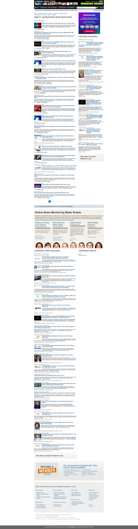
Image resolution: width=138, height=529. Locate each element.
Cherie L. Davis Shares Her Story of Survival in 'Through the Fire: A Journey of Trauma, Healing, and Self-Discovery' (94, 72)
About (36, 7)
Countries (50, 13)
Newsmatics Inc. (39, 517)
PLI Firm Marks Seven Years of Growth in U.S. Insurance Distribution (56, 305)
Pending (42, 29)
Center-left (43, 65)
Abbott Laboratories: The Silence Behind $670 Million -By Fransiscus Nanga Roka (56, 52)
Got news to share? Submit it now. (88, 157)
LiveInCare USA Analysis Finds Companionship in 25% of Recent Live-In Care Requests (58, 346)
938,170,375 (64, 10)
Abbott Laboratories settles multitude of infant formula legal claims (58, 61)
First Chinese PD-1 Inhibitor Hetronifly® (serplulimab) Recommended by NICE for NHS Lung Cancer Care (55, 257)
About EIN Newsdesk (94, 492)
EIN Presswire (73, 238)
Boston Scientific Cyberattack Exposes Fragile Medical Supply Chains (51, 192)
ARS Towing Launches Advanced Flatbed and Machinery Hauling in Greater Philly (59, 276)
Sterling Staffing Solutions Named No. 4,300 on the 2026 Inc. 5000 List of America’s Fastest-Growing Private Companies (91, 44)
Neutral (44, 57)
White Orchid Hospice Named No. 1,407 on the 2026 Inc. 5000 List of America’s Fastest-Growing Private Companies (94, 58)
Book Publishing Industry (90, 81)
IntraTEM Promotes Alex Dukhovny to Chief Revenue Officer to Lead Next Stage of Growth (59, 434)
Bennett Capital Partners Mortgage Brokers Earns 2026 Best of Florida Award (57, 267)
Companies (95, 53)
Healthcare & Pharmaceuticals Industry (47, 143)
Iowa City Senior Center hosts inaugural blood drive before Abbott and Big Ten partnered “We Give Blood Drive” (58, 156)
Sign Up (91, 506)
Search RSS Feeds (76, 494)
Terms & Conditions (93, 495)
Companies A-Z (43, 7)
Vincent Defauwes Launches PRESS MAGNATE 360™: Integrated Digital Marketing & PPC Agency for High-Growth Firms (93, 102)
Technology (47, 397)
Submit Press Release (59, 492)
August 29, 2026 (86, 41)
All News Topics (40, 492)
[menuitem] (43, 494)
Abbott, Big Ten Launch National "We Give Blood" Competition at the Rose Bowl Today (54, 175)
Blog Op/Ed (74, 504)
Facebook (47, 516)
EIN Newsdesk (49, 514)
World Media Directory (63, 13)
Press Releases (71, 7)
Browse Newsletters (41, 507)
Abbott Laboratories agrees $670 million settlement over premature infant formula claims (54, 96)
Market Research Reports (60, 498)
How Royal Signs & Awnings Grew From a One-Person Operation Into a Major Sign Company (93, 130)
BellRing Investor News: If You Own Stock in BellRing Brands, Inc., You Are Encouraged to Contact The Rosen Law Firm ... (90, 88)
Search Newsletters (41, 506)
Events (71, 240)
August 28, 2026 (86, 127)
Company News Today (45, 1)
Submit (88, 39)
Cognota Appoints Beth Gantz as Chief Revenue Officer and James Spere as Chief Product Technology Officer (59, 384)
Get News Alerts (62, 7)
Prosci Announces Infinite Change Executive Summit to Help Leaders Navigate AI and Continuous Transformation (54, 327)
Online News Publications (40, 237)
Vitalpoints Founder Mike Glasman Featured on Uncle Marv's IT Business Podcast (54, 393)
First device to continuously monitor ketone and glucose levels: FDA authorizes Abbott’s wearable (59, 87)
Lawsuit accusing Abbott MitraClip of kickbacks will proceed (57, 146)
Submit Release (98, 3)
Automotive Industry (44, 282)
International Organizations (94, 111)
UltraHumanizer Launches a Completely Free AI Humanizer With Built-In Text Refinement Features (58, 445)
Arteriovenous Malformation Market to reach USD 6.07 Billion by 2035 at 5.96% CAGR (58, 136)
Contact (101, 7)
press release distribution (64, 514)
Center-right (49, 83)
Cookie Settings (77, 519)
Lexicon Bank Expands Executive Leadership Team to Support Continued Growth (57, 355)
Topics (44, 14)
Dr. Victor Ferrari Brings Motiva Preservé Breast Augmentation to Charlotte (57, 401)
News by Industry (53, 7)
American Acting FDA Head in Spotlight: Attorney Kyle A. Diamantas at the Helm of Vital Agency (55, 127)
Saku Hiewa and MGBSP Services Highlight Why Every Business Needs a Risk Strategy (57, 423)
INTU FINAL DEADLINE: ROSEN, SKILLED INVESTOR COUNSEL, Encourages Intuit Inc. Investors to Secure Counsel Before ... (91, 117)
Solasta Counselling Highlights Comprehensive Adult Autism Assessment (57, 336)
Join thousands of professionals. (78, 465)
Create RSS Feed (56, 238)
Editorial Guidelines (93, 497)
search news (37, 206)
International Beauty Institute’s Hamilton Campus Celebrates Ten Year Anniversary (58, 413)
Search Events (57, 504)
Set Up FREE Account (87, 3)
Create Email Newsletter (57, 237)
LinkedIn (51, 516)
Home (35, 13)
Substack (57, 516)
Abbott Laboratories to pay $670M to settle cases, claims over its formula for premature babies (58, 42)
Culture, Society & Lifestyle (99, 81)
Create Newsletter (41, 504)
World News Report (39, 238)
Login (90, 504)
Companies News (37, 14)
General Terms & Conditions (61, 519)
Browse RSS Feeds (76, 495)
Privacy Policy (92, 498)
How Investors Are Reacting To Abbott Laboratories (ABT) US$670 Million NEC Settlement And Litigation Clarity (54, 33)
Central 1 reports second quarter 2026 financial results (94, 144)
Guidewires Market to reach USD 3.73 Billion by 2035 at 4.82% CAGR (59, 166)
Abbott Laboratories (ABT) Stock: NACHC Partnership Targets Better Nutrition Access (57, 116)
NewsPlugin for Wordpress (78, 503)
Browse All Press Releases (60, 497)
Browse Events (57, 506)
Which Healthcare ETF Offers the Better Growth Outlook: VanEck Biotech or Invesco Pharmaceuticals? (58, 106)
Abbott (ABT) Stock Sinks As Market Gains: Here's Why (56, 184)
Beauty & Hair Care (44, 409)
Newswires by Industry (42, 13)
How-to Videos (92, 494)
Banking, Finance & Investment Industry (48, 272)
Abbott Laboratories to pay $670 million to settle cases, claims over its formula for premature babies (55, 77)
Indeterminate (43, 92)
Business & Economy (89, 53)
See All (91, 39)
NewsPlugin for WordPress (58, 240)
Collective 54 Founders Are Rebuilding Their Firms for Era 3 (49, 375)
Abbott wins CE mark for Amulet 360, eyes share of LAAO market (58, 23)
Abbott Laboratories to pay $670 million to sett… (54, 69)
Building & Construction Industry (91, 139)
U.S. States (55, 13)
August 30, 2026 (41, 255)
